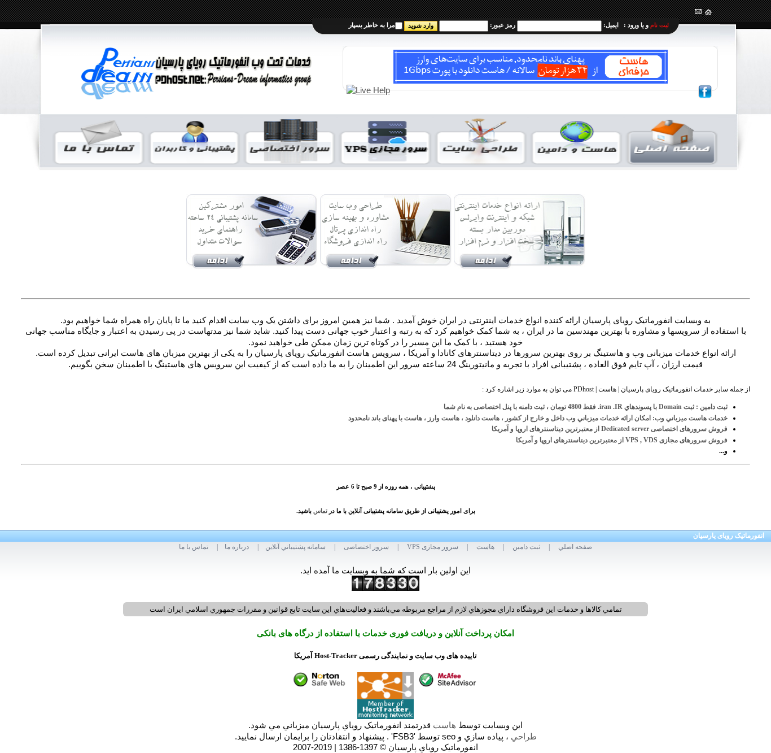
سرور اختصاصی (366, 547)
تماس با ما (193, 547)
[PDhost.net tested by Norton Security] (322, 677)
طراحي (524, 736)
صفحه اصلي (575, 547)
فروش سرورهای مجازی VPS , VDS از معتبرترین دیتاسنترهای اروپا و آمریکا (622, 440)
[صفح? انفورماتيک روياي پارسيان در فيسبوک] (705, 90)
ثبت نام (659, 24)
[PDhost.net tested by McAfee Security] (448, 677)
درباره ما (237, 547)
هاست (485, 547)
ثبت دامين (526, 547)
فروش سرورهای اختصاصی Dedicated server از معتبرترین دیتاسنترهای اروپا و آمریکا (610, 429)
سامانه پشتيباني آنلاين (295, 547)
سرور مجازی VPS (432, 547)
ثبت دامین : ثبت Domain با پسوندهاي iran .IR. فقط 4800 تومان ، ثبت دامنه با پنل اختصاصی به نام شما (586, 407)
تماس (320, 511)
